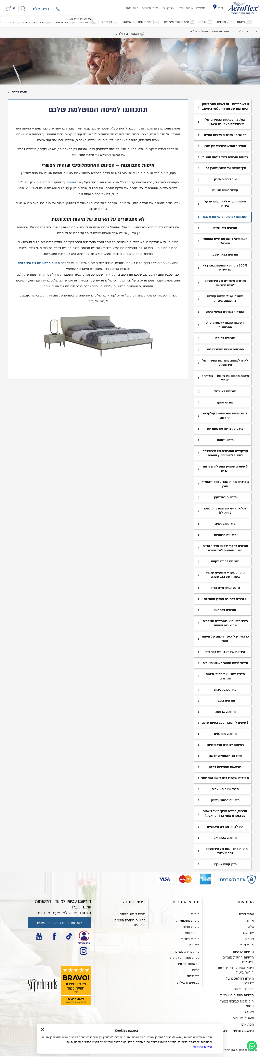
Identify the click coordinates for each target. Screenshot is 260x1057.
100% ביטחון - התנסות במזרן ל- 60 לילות (225, 267)
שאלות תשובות (243, 1018)
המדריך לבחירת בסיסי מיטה (225, 312)
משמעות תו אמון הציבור (237, 1030)
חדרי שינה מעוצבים (225, 789)
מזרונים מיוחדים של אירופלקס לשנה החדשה (225, 283)
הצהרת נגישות (244, 989)
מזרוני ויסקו (225, 402)
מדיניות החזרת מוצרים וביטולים (238, 959)
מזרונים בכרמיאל (225, 838)
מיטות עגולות (190, 939)
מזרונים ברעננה (225, 711)
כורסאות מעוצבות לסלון (225, 767)
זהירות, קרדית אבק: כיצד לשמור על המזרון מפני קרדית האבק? (225, 813)
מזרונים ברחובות (225, 535)
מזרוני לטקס (225, 440)
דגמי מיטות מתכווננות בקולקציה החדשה (225, 415)
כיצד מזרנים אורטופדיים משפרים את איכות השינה (225, 623)
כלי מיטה (193, 976)
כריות (195, 970)
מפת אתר (247, 1024)
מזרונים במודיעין (225, 497)
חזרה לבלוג (19, 92)
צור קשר (168, 8)
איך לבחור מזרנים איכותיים (225, 826)
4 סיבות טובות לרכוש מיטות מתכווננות (225, 325)
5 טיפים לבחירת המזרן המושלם (225, 599)
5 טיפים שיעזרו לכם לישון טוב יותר (225, 778)
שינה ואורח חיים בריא (225, 588)
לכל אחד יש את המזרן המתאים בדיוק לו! (225, 510)
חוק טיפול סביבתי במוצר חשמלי (237, 1003)
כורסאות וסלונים (188, 964)
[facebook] (54, 936)
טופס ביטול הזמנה (132, 914)
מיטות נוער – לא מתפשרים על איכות (225, 203)
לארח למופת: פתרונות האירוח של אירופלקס (225, 362)
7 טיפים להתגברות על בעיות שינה (225, 722)
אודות (189, 8)
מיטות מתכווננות (187, 920)
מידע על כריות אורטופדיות (225, 429)
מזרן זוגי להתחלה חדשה (225, 756)
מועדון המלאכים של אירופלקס (240, 980)
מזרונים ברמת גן (225, 610)
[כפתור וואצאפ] (252, 1046)
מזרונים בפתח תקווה (225, 561)
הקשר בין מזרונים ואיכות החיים (225, 135)
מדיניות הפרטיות (202, 1047)
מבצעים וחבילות (188, 982)
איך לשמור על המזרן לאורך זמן (225, 168)
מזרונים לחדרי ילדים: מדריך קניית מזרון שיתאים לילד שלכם (225, 548)
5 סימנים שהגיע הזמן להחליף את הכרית (225, 468)
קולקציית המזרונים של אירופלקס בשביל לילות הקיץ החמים (225, 453)
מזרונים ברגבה (225, 700)
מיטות (195, 914)
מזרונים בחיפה (225, 338)
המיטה (71, 182)
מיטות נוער (191, 933)
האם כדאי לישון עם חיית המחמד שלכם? (225, 241)
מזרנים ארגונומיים (187, 951)
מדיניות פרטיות (243, 951)
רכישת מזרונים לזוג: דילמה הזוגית (225, 157)
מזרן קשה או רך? (225, 864)
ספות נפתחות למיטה (184, 957)
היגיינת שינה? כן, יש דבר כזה (225, 652)
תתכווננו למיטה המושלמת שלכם (225, 217)
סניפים (200, 8)
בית (220, 8)
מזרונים (194, 945)
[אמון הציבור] (42, 985)
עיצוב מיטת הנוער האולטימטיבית (225, 663)
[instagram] (84, 951)
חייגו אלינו (40, 9)
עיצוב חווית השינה (225, 190)
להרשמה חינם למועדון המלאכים (59, 923)
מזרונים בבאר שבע (225, 254)
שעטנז (249, 1012)
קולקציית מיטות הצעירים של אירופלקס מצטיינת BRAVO (225, 121)
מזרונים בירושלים (225, 228)
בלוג (180, 8)
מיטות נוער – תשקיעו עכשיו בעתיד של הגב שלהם (225, 574)
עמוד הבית (246, 914)
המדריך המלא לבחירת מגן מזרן (225, 146)
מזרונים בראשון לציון (225, 800)
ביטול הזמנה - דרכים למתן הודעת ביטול (235, 970)
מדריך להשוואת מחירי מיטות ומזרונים (225, 676)
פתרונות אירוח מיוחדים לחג (225, 349)
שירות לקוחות (151, 8)
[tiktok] (69, 936)
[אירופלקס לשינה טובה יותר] (244, 8)
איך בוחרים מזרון (225, 179)
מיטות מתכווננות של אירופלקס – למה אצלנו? (225, 851)
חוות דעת (132, 8)
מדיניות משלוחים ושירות (237, 995)
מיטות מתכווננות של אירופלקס (39, 263)
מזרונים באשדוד (225, 391)
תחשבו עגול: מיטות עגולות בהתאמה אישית (225, 298)
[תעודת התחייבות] (84, 936)
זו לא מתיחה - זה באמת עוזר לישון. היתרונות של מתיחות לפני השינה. (225, 106)
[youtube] (40, 936)
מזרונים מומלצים (225, 734)
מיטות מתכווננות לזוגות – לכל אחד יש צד (225, 378)
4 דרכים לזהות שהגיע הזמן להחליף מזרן (225, 484)
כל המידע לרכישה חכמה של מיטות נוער (225, 638)
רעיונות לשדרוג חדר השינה (225, 745)
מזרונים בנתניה (225, 524)
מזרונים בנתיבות (225, 689)
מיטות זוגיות (191, 926)
